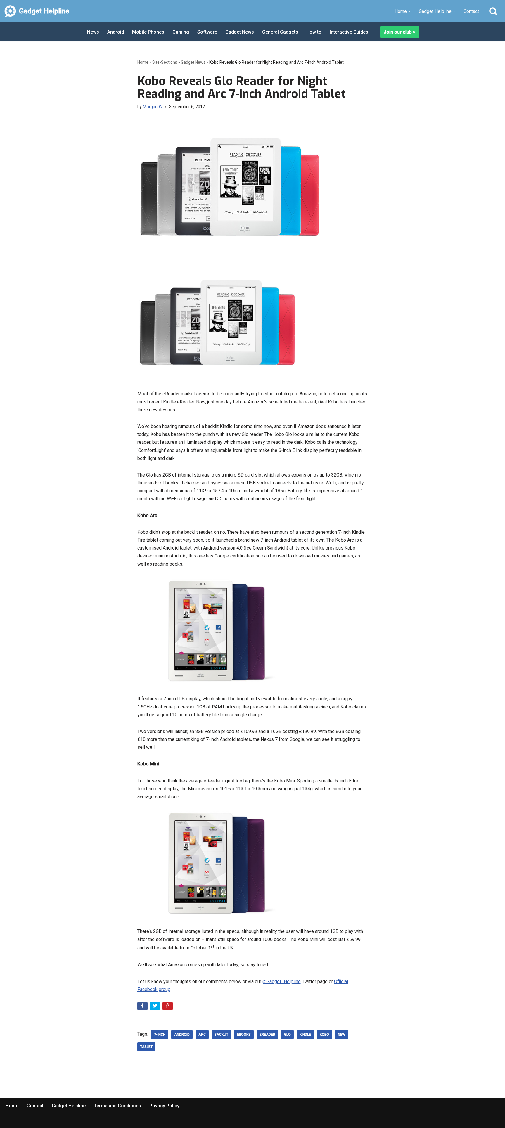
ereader (267, 1034)
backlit (221, 1034)
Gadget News (239, 32)
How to (313, 32)
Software (207, 32)
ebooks (244, 1034)
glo (287, 1034)
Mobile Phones (148, 32)
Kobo (324, 1034)
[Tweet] (155, 1007)
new (341, 1034)
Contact (471, 11)
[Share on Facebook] (143, 1007)
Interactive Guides (349, 32)
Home (142, 62)
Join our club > (400, 32)
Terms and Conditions (117, 1105)
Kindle (305, 1034)
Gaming (180, 32)
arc (202, 1034)
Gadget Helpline (69, 1105)
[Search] (493, 11)
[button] (409, 11)
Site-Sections (164, 62)
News (93, 32)
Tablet (146, 1047)
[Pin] (168, 1007)
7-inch (159, 1034)
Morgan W (152, 106)
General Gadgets (280, 32)
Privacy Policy (164, 1105)
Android (115, 32)
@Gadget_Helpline (281, 981)
